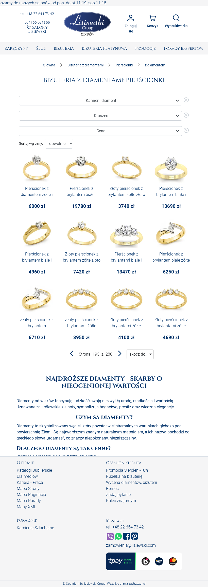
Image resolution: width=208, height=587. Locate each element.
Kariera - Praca (30, 482)
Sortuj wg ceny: (31, 143)
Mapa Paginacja (31, 494)
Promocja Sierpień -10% (127, 470)
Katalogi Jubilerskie (34, 470)
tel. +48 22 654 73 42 (125, 527)
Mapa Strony (28, 488)
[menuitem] (16, 48)
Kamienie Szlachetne (35, 527)
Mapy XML (26, 506)
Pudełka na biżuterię (124, 476)
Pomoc (112, 488)
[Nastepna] (119, 354)
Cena (101, 131)
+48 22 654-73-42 (37, 14)
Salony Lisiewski (38, 29)
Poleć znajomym (121, 500)
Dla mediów (27, 476)
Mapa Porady (29, 500)
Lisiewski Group (95, 583)
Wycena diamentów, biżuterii (131, 482)
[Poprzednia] (72, 354)
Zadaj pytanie (118, 494)
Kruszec (101, 115)
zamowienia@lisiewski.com (131, 545)
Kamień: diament (101, 100)
